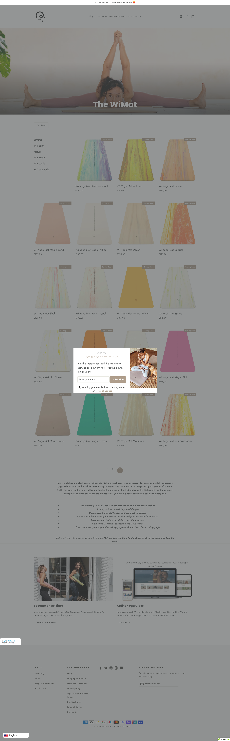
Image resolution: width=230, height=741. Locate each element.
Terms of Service (104, 390)
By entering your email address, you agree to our (102, 389)
